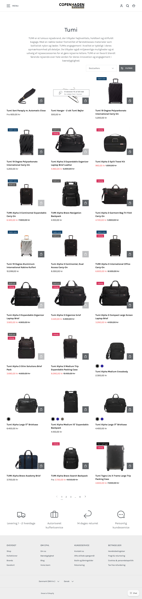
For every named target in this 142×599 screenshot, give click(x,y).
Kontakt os (79, 551)
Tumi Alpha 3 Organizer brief (66, 315)
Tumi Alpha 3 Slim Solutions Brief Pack (24, 368)
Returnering (79, 565)
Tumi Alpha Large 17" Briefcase (22, 424)
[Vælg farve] (41, 101)
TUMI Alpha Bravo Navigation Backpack (66, 214)
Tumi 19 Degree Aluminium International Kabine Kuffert (21, 266)
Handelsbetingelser (116, 551)
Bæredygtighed (47, 556)
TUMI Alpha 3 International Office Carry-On (112, 266)
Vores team (45, 565)
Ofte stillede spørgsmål (84, 556)
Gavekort (11, 565)
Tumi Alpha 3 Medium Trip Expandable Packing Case (65, 368)
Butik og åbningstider (83, 560)
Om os (43, 551)
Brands (10, 560)
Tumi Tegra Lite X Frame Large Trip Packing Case (113, 477)
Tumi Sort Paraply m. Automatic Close (26, 110)
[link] (57, 497)
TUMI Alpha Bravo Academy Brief (23, 475)
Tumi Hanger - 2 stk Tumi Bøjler (67, 110)
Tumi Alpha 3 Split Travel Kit (110, 161)
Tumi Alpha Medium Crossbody (111, 371)
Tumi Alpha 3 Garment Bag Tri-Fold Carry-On (113, 214)
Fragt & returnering (116, 556)
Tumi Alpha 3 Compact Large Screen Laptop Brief (114, 317)
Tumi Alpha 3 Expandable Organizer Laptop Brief (25, 317)
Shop (9, 551)
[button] (134, 6)
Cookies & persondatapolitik (121, 560)
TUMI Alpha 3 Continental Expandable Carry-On (26, 214)
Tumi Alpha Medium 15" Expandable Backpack (69, 426)
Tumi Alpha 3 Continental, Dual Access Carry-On (67, 266)
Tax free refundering (116, 565)
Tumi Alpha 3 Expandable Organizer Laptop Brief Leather (69, 163)
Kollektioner (12, 556)
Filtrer (128, 68)
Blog (42, 560)
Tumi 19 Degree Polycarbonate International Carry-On (110, 112)
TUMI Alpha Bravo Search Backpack (69, 475)
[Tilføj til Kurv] (85, 101)
